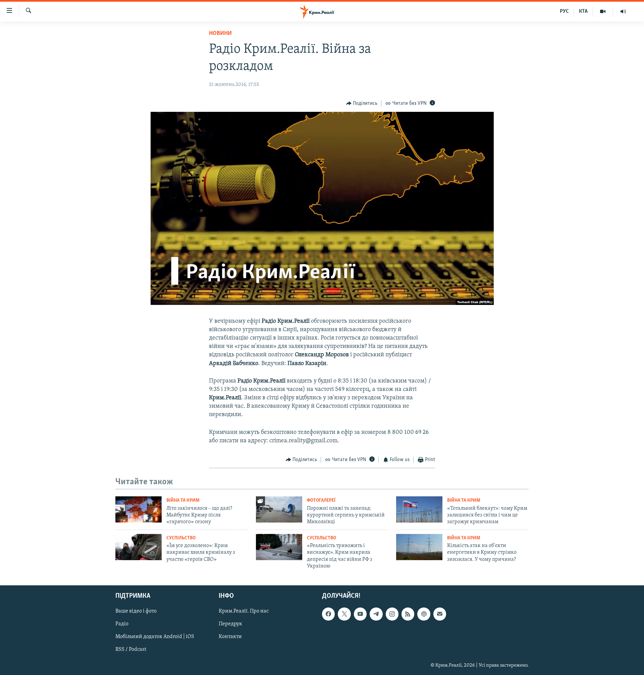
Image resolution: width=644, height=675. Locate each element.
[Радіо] (623, 11)
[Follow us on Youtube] (360, 614)
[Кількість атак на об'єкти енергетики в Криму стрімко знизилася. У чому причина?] (419, 547)
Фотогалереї (321, 500)
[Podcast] (423, 614)
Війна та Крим (183, 500)
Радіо (121, 624)
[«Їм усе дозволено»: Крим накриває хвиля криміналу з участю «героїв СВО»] (138, 547)
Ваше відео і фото (136, 611)
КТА (583, 11)
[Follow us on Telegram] (376, 614)
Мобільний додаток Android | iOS (154, 636)
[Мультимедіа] (603, 11)
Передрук (230, 624)
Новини (220, 34)
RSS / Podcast (130, 649)
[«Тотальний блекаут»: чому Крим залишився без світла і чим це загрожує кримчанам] (419, 509)
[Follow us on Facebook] (328, 614)
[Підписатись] (439, 614)
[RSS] (407, 614)
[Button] (362, 103)
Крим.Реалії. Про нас (244, 611)
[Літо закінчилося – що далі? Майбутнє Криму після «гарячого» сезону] (138, 509)
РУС (564, 11)
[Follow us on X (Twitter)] (344, 614)
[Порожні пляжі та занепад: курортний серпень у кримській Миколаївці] (279, 509)
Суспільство (181, 538)
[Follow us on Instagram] (392, 614)
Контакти (230, 636)
